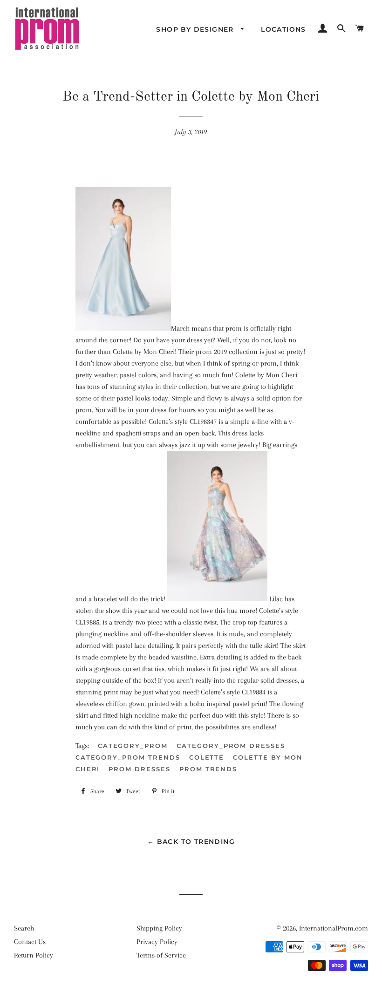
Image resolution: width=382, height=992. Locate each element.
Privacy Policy (156, 942)
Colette (207, 757)
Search (24, 928)
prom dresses (139, 769)
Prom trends (208, 769)
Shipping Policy (159, 928)
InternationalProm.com (333, 928)
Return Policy (33, 955)
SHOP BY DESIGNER (196, 29)
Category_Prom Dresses (231, 745)
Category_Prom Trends (127, 757)
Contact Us (30, 942)
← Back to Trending (191, 841)
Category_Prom (133, 745)
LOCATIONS (283, 29)
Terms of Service (161, 955)
